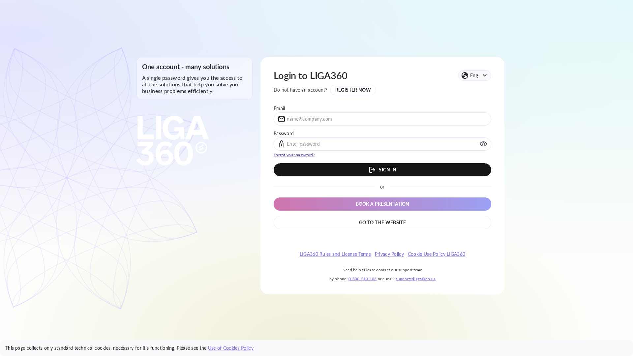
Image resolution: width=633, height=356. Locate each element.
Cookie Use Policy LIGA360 (436, 254)
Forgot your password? (294, 154)
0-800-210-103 (362, 278)
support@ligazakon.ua (416, 278)
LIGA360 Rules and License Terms (335, 254)
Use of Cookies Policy (231, 348)
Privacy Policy (389, 254)
